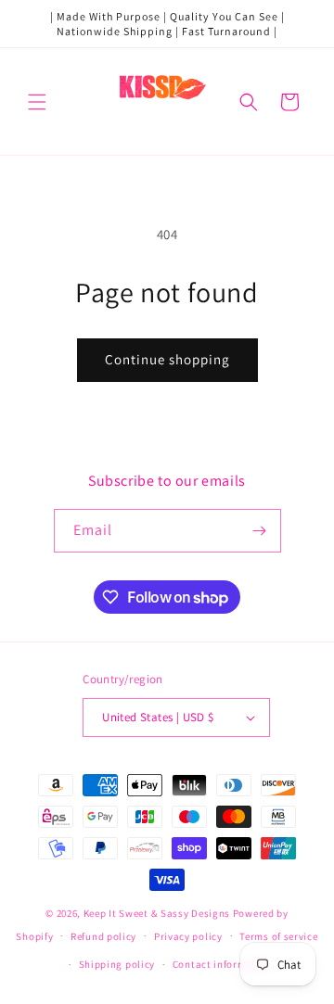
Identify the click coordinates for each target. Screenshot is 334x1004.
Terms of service (278, 936)
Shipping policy (117, 964)
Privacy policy (188, 936)
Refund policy (103, 936)
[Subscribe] (259, 531)
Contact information (223, 964)
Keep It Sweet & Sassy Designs (158, 913)
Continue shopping (167, 359)
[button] (37, 102)
